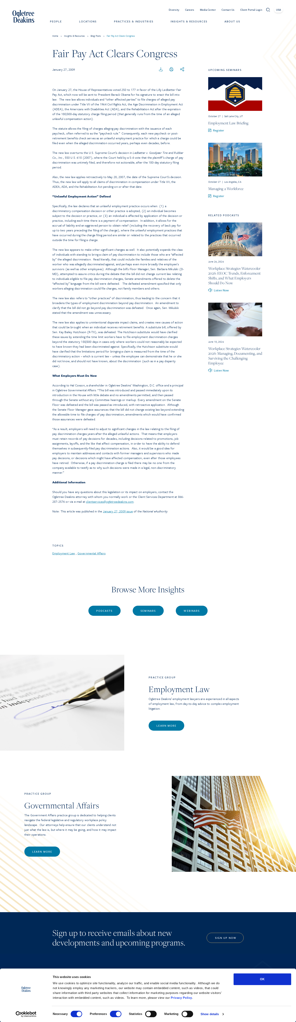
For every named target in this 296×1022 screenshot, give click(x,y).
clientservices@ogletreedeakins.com (110, 501)
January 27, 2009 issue (118, 511)
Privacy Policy (181, 997)
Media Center (208, 10)
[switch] (115, 1014)
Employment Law (63, 553)
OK (262, 979)
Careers (189, 10)
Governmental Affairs (92, 553)
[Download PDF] (161, 69)
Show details (210, 1014)
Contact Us (228, 10)
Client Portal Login (251, 10)
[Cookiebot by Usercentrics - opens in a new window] (26, 1014)
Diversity (174, 10)
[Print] (171, 69)
